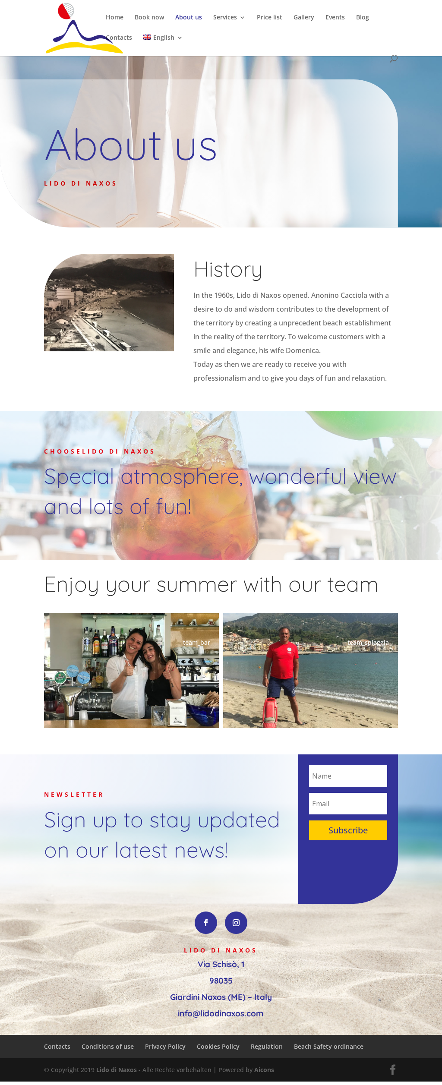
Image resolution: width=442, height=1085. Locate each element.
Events (335, 17)
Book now (149, 17)
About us (188, 17)
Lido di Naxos (116, 1070)
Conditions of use (108, 1046)
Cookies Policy (218, 1046)
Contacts (119, 38)
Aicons (264, 1070)
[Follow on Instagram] (236, 923)
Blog (362, 17)
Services (225, 17)
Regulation (267, 1046)
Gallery (304, 17)
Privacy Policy (165, 1046)
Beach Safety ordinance (328, 1046)
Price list (269, 17)
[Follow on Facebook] (206, 923)
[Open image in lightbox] (131, 670)
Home (114, 17)
